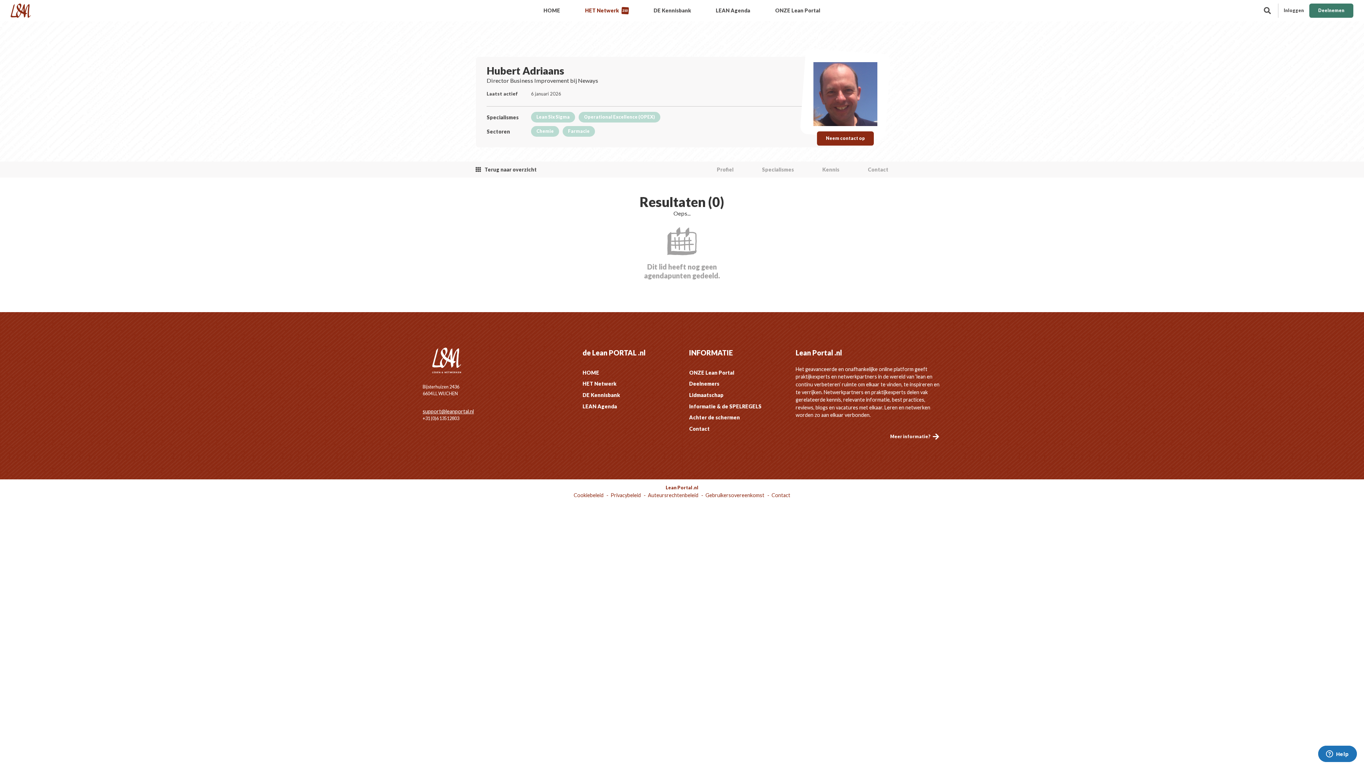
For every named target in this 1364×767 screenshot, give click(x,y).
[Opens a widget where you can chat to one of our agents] (1337, 754)
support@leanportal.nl (448, 411)
